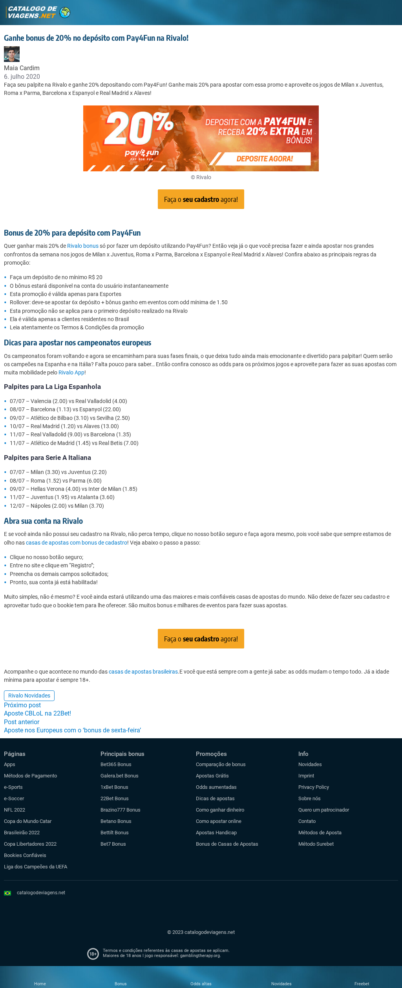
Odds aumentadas (216, 787)
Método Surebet (316, 844)
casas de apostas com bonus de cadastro (76, 542)
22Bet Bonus (114, 798)
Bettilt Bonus (114, 832)
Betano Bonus (116, 821)
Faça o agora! (201, 198)
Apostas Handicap (216, 832)
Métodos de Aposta (320, 832)
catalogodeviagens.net (41, 892)
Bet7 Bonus (113, 844)
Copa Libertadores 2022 (30, 844)
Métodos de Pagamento (30, 776)
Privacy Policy (313, 787)
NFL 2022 (14, 810)
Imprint (306, 776)
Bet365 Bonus (116, 764)
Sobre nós (309, 798)
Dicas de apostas (215, 798)
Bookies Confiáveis (25, 855)
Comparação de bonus (221, 764)
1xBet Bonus (114, 787)
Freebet (361, 983)
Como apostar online (218, 821)
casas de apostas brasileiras (143, 671)
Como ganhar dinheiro (220, 810)
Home (40, 983)
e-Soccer (14, 798)
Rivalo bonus (83, 246)
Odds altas (201, 983)
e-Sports (13, 787)
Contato (307, 821)
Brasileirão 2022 (22, 832)
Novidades (310, 764)
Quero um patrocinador (323, 810)
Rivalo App (71, 372)
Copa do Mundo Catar (27, 821)
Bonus (121, 983)
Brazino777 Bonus (120, 810)
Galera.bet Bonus (119, 776)
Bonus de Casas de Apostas (227, 844)
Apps (9, 764)
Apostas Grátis (212, 776)
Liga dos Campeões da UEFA (35, 867)
